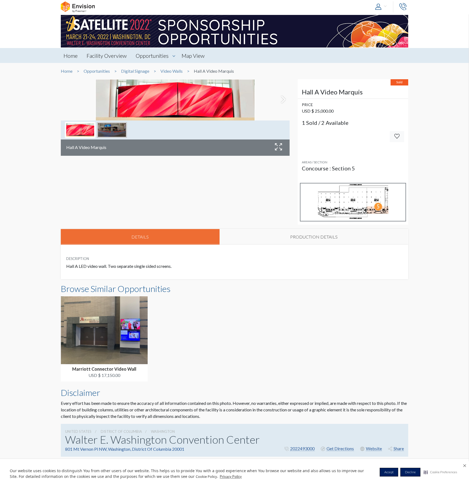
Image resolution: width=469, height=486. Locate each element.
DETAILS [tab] (140, 236)
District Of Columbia (121, 431)
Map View (193, 55)
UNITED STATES (78, 431)
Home (71, 55)
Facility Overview (107, 55)
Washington (163, 431)
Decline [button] (410, 472)
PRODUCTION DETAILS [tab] (314, 236)
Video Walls (171, 71)
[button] (440, 472)
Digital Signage (135, 71)
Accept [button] (389, 472)
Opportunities (152, 55)
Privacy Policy (231, 476)
